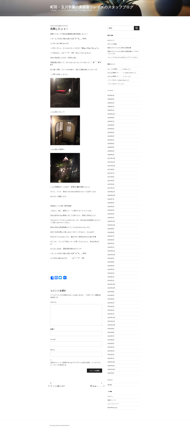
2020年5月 (111, 99)
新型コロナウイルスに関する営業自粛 (119, 48)
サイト (52, 350)
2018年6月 (111, 143)
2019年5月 (111, 129)
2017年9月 (111, 169)
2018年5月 (111, 147)
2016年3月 (111, 214)
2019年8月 (111, 117)
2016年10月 (111, 195)
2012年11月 (111, 321)
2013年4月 (111, 303)
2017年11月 (111, 162)
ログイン (110, 396)
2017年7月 (111, 173)
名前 (52, 329)
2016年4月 (111, 210)
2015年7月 (111, 236)
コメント (53, 302)
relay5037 (65, 25)
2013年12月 (111, 284)
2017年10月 (111, 166)
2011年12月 (111, 362)
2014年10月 (111, 254)
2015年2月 (111, 243)
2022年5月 (111, 95)
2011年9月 (111, 373)
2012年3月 (111, 351)
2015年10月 (111, 225)
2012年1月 (111, 358)
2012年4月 (111, 347)
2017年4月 (111, 184)
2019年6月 (111, 125)
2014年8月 (111, 262)
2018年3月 (111, 154)
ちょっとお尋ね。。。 (114, 69)
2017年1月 (111, 188)
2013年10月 (111, 288)
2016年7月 (111, 199)
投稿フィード (112, 400)
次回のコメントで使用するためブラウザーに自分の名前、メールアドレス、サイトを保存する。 (75, 364)
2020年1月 (111, 110)
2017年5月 (111, 180)
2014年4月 (111, 269)
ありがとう (111, 40)
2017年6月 (111, 177)
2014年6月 (111, 266)
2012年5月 (111, 343)
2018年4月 (111, 151)
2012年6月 (111, 340)
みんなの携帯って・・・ (115, 72)
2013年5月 (111, 299)
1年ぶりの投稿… (113, 44)
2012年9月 (111, 328)
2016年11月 (111, 191)
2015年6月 (111, 240)
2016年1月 (111, 217)
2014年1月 (111, 280)
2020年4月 (111, 103)
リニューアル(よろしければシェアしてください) (123, 57)
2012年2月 (111, 354)
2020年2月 (111, 106)
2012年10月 (111, 325)
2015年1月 (111, 247)
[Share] (52, 278)
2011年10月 (111, 369)
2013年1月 (111, 314)
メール (53, 339)
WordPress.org (112, 407)
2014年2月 (111, 277)
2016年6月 (111, 203)
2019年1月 (111, 140)
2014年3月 (111, 273)
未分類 (110, 385)
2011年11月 (111, 365)
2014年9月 (111, 258)
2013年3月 (111, 306)
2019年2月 (111, 136)
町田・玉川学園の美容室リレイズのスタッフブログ (91, 7)
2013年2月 (111, 310)
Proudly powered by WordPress (59, 425)
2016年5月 (111, 206)
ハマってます (112, 80)
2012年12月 (111, 317)
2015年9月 (111, 229)
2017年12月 (111, 158)
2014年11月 (111, 251)
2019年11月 (111, 114)
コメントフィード (113, 404)
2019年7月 (111, 121)
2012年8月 (111, 332)
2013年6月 (111, 295)
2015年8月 (111, 232)
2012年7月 (111, 336)
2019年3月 (111, 132)
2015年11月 (111, 221)
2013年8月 (111, 291)
